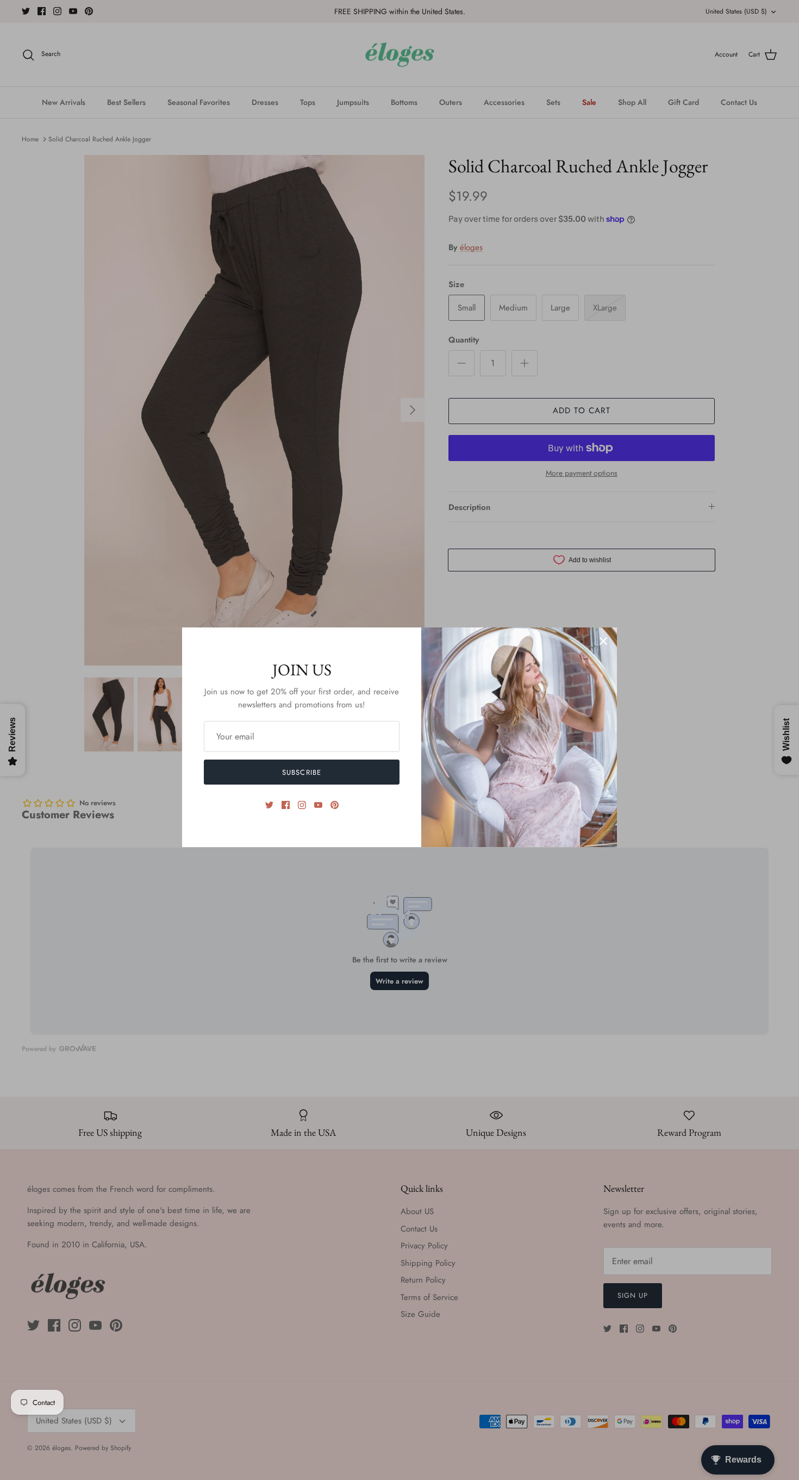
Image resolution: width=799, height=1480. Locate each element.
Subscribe (301, 772)
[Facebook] (286, 805)
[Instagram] (302, 805)
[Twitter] (269, 805)
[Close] (603, 641)
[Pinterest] (334, 805)
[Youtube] (318, 805)
